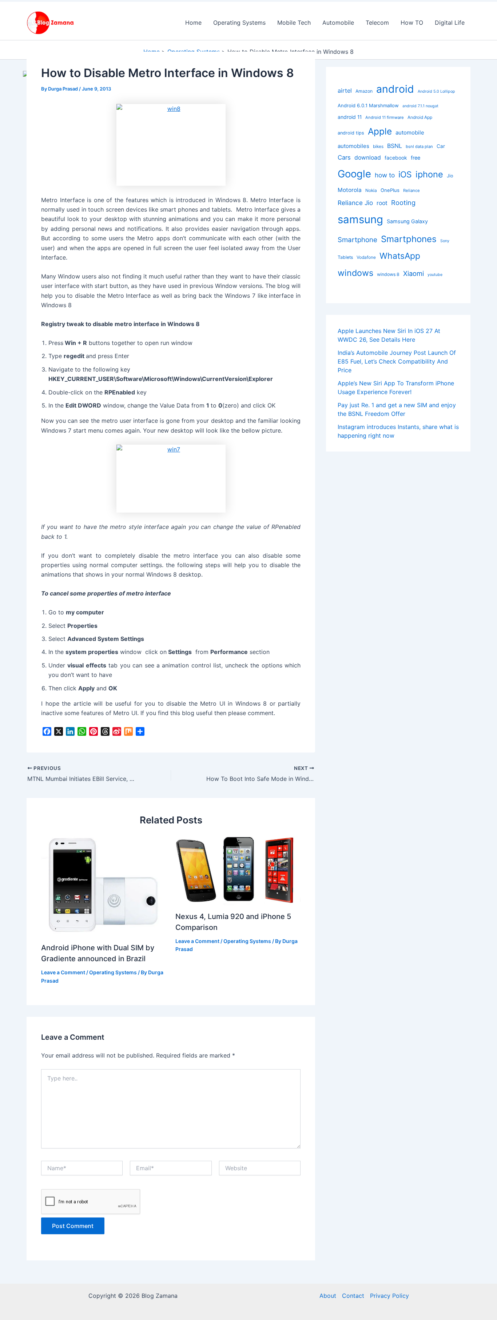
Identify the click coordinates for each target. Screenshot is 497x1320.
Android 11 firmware (384, 117)
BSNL (394, 146)
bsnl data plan (419, 146)
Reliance (411, 190)
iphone (429, 174)
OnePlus (390, 190)
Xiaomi (413, 273)
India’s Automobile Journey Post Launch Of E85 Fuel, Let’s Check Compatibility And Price (397, 361)
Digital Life (450, 22)
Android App (419, 117)
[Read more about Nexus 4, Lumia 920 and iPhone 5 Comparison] (238, 869)
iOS (405, 174)
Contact (353, 1295)
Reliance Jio (355, 202)
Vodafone (366, 257)
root (382, 203)
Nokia (371, 190)
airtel (345, 90)
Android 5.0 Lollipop (436, 91)
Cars (344, 157)
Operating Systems (239, 22)
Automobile (338, 22)
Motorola (350, 189)
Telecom (377, 22)
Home (193, 22)
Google (354, 174)
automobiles (353, 146)
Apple (380, 131)
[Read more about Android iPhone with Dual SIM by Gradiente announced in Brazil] (103, 885)
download (367, 158)
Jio (450, 175)
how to (385, 175)
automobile (409, 132)
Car (441, 146)
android (395, 89)
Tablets (345, 257)
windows (355, 273)
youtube (435, 274)
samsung (360, 219)
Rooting (403, 202)
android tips (351, 133)
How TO (412, 22)
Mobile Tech (294, 22)
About (327, 1295)
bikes (378, 146)
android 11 (350, 117)
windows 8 (388, 274)
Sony (444, 240)
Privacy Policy (389, 1295)
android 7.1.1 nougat (420, 106)
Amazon (364, 91)
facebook (396, 158)
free (415, 158)
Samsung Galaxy (407, 221)
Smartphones (409, 239)
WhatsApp (399, 256)
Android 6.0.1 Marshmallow (368, 105)
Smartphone (357, 240)
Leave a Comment (63, 972)
